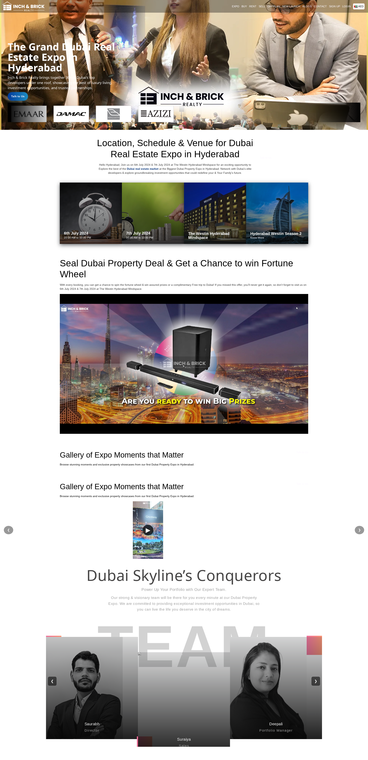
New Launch (291, 6)
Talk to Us (18, 96)
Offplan (274, 6)
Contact (320, 6)
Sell (262, 6)
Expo (235, 6)
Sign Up (334, 6)
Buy (244, 6)
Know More (257, 237)
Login (346, 6)
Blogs (307, 6)
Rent (252, 6)
